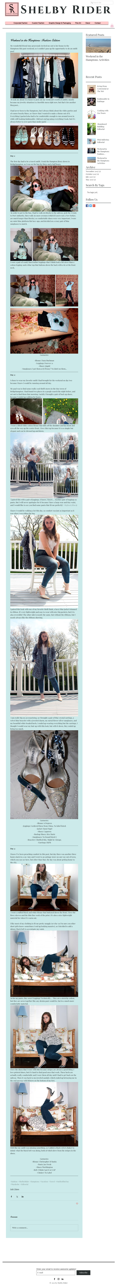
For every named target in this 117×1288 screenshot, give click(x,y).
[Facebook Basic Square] (87, 205)
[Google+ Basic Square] (94, 205)
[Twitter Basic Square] (90, 205)
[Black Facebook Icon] (54, 1279)
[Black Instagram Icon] (58, 1279)
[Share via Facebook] (11, 1196)
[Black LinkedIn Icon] (62, 1279)
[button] (112, 25)
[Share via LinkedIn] (22, 1196)
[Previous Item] (89, 45)
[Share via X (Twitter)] (17, 1196)
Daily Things (14, 1189)
